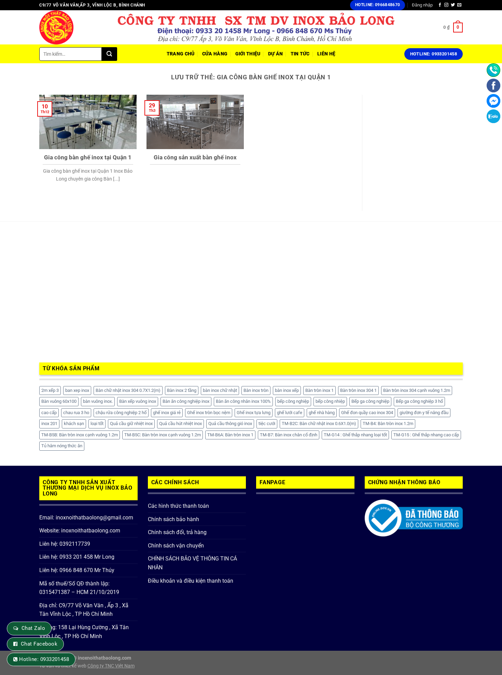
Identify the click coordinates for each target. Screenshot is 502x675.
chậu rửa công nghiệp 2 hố (121, 412)
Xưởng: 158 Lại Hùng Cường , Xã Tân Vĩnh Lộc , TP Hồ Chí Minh (84, 631)
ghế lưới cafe (289, 412)
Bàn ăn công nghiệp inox (186, 401)
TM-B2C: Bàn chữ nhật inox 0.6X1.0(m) (319, 423)
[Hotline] (493, 70)
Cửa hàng (214, 54)
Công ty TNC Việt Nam (111, 666)
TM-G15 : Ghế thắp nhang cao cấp (426, 434)
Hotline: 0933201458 (44, 659)
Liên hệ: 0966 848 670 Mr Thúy (76, 570)
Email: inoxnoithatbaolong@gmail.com (86, 517)
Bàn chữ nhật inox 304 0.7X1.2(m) (128, 390)
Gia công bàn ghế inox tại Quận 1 (87, 157)
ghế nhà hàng (322, 412)
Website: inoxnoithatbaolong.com (79, 530)
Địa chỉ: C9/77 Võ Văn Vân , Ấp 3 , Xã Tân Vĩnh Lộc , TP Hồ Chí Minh (83, 610)
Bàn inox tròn (255, 390)
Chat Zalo (33, 628)
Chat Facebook (39, 644)
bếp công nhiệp (330, 401)
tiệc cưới (267, 423)
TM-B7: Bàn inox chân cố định (288, 434)
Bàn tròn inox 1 (319, 390)
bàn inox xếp (287, 390)
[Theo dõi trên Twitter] (453, 5)
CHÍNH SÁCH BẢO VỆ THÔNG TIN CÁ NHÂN (192, 563)
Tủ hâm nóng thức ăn (61, 445)
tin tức (300, 54)
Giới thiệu (248, 54)
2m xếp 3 (50, 390)
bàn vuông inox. (98, 401)
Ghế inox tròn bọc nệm (208, 412)
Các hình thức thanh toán (178, 506)
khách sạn (74, 423)
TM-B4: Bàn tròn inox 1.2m (388, 423)
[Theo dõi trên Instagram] (446, 5)
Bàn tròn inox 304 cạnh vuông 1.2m (416, 390)
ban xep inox (77, 390)
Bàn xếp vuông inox (137, 401)
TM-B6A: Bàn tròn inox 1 (230, 434)
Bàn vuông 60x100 (58, 401)
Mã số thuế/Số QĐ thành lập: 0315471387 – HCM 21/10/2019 (79, 588)
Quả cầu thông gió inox (230, 423)
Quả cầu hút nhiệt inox (180, 423)
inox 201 (49, 423)
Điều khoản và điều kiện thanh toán (190, 581)
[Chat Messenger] (493, 101)
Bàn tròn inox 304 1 (358, 390)
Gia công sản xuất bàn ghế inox (195, 157)
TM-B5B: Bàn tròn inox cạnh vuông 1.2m (79, 434)
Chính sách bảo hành (173, 519)
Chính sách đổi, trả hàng (177, 532)
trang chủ (181, 54)
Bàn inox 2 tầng (181, 390)
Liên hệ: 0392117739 (64, 544)
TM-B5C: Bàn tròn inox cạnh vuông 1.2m (162, 434)
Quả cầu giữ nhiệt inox (131, 423)
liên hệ (326, 54)
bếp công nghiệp (293, 401)
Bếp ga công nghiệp (370, 401)
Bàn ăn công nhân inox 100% (243, 401)
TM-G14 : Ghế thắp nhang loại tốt (355, 434)
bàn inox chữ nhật (220, 390)
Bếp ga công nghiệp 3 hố (419, 401)
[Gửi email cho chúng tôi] (459, 5)
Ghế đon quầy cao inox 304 (367, 412)
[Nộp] (109, 54)
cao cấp (49, 412)
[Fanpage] (493, 85)
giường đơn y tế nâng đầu (424, 412)
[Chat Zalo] (493, 116)
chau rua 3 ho (76, 412)
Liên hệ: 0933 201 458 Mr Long (76, 557)
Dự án (275, 54)
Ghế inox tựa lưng (253, 412)
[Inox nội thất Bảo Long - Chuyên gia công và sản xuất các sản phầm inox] (73, 27)
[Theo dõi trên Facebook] (440, 5)
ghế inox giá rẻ (167, 412)
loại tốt (96, 423)
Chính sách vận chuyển (176, 545)
